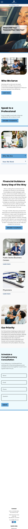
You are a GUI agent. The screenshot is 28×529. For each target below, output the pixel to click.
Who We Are (8, 156)
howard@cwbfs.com (14, 519)
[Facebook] (13, 522)
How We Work (8, 162)
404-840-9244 (15, 511)
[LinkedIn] (15, 522)
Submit (5, 405)
